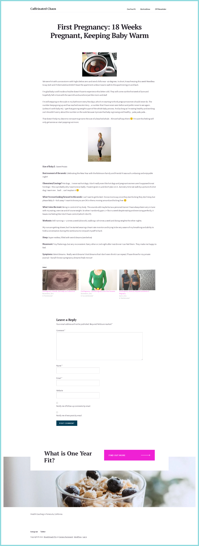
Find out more (117, 455)
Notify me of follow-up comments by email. (73, 406)
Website (59, 391)
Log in (85, 537)
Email (59, 378)
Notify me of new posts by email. (69, 416)
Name (59, 366)
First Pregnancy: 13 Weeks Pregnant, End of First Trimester (98, 291)
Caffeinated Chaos (43, 9)
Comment (60, 331)
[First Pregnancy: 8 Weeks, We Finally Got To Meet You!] (60, 280)
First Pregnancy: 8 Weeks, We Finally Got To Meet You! (58, 291)
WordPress (78, 537)
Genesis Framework (66, 537)
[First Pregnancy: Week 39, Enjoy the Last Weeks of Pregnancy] (137, 280)
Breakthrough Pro (50, 537)
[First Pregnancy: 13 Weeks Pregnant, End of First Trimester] (99, 280)
